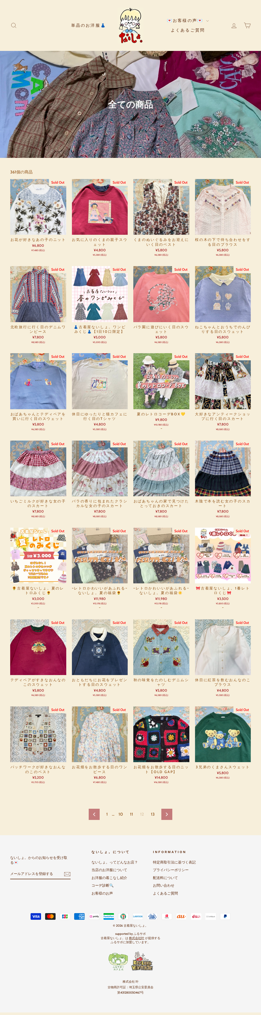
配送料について (165, 878)
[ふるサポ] (130, 961)
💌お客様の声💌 (186, 20)
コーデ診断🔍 (103, 885)
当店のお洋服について (109, 870)
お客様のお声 (102, 893)
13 (153, 814)
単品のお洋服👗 (88, 25)
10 (121, 814)
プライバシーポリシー (171, 870)
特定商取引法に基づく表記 (174, 862)
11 (131, 814)
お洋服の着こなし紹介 (109, 878)
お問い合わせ (163, 885)
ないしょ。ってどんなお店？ (115, 862)
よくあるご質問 (188, 30)
